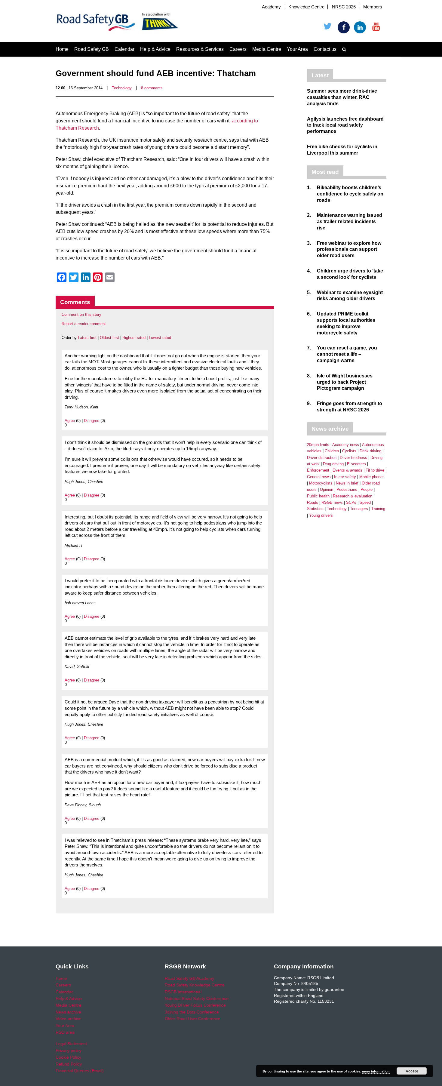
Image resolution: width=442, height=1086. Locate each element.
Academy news (345, 444)
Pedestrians (346, 489)
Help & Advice (155, 49)
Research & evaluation (352, 496)
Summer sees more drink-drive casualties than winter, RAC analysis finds (342, 97)
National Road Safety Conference (197, 998)
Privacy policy (68, 1050)
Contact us (325, 49)
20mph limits (318, 444)
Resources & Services (200, 49)
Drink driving (370, 451)
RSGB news (332, 502)
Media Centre (266, 49)
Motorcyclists (321, 483)
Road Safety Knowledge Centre (195, 985)
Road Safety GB (91, 49)
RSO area (65, 1032)
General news (319, 477)
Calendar (124, 49)
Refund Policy (69, 1064)
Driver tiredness (353, 457)
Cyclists (349, 451)
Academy (271, 7)
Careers (238, 49)
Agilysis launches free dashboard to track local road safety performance (345, 125)
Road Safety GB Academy (189, 978)
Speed (365, 502)
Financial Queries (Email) (80, 1070)
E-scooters (356, 464)
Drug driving (333, 464)
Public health (318, 496)
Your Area (297, 49)
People (367, 489)
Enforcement (318, 470)
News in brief (347, 483)
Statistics (315, 508)
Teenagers (359, 508)
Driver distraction (321, 457)
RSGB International (183, 991)
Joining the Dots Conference (192, 1012)
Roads (312, 502)
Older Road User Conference (192, 1018)
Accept (412, 1071)
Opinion (326, 489)
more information (376, 1071)
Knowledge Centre (306, 7)
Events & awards (347, 470)
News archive (68, 1012)
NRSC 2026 (344, 7)
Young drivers (321, 515)
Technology (122, 88)
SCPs (351, 502)
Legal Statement (71, 1043)
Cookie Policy (68, 1057)
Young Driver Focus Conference (195, 1005)
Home (62, 49)
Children (332, 451)
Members (372, 7)
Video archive (68, 1018)
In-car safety (345, 477)
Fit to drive (375, 470)
